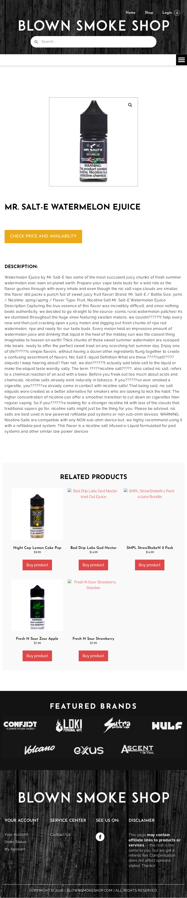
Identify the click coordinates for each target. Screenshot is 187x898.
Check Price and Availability (43, 236)
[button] (181, 59)
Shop (149, 13)
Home (131, 13)
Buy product (37, 565)
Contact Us (60, 834)
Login (167, 13)
